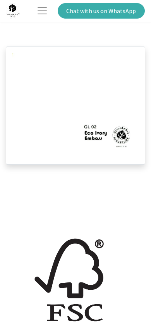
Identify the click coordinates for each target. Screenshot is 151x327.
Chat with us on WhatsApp (101, 11)
